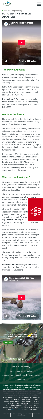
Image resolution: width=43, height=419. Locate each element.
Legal (24, 375)
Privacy (5, 355)
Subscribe (8, 342)
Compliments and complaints (21, 371)
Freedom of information (11, 375)
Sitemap (38, 375)
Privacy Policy (16, 409)
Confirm (21, 415)
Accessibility (25, 367)
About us (15, 367)
